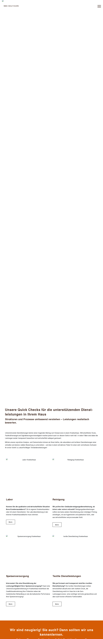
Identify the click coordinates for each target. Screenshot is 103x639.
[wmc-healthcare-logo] (10, 6)
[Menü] (98, 6)
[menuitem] (98, 6)
